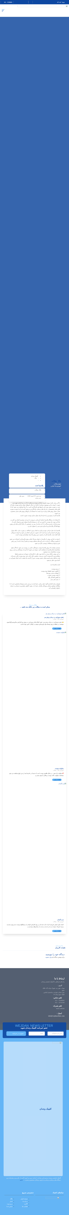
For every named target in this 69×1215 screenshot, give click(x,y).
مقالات (54, 481)
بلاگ (59, 481)
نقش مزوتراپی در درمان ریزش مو (54, 617)
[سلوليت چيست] (34, 698)
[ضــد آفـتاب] (34, 850)
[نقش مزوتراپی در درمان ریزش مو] (56, 613)
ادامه (21, 1180)
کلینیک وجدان (34, 476)
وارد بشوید (48, 957)
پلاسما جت (39, 485)
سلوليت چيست (59, 768)
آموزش (62, 619)
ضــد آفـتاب (60, 919)
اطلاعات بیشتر (57, 628)
